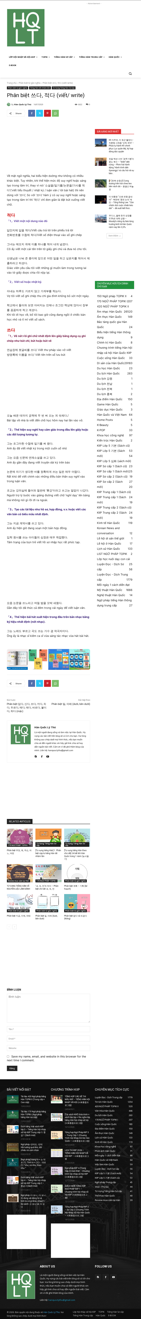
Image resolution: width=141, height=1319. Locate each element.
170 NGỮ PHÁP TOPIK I (18, 845)
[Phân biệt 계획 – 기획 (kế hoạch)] (77, 873)
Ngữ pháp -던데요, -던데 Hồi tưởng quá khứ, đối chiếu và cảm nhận (31, 1147)
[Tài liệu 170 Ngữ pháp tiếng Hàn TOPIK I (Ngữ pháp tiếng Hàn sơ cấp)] (13, 1114)
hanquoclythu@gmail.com (61, 1299)
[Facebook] (31, 113)
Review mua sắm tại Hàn (18, 881)
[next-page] (14, 927)
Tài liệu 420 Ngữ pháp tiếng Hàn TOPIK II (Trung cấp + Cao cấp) (33, 1099)
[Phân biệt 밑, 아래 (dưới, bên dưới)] (48, 903)
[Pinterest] (47, 113)
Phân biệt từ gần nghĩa (29, 82)
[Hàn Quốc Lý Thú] (9, 104)
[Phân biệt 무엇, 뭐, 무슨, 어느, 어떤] (20, 838)
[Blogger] (35, 756)
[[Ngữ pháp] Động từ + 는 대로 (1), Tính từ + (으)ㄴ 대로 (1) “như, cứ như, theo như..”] (13, 1162)
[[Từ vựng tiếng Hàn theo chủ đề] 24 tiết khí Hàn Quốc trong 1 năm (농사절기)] (77, 838)
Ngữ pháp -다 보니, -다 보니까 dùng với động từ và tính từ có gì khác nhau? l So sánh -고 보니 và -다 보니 (33, 1201)
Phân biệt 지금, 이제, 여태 (18, 916)
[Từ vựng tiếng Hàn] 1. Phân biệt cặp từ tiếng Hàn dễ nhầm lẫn (48, 853)
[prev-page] (9, 927)
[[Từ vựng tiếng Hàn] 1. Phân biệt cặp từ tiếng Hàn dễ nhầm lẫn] (48, 838)
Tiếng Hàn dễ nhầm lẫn (40, 88)
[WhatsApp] (55, 113)
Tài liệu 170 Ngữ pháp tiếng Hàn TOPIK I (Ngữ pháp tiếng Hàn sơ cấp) (33, 1114)
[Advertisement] (94, 29)
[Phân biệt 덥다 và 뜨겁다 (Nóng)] (77, 903)
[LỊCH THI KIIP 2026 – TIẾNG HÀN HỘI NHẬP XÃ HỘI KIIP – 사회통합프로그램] (57, 1153)
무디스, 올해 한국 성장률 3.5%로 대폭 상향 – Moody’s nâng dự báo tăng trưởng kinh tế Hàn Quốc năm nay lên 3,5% (121, 221)
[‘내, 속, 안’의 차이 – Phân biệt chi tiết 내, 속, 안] (48, 873)
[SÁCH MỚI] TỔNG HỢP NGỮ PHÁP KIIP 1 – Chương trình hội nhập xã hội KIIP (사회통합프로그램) (76, 1192)
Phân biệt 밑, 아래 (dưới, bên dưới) (71, 704)
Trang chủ (12, 82)
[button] (130, 74)
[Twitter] (39, 113)
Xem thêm (113, 235)
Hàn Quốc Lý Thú (22, 104)
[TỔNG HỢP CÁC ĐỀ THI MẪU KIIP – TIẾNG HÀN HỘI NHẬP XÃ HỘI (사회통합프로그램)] (57, 1099)
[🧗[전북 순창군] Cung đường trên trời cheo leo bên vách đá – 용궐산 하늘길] (101, 183)
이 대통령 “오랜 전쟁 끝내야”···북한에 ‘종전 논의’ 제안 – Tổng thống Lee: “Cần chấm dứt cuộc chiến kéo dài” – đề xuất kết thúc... (121, 202)
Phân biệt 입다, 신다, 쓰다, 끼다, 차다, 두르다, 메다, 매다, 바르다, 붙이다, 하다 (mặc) (26, 707)
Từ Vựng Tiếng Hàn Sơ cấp (63, 88)
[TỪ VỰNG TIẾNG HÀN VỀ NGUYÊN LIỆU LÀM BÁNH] (20, 873)
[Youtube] (47, 756)
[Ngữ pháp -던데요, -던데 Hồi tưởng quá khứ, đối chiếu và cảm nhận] (13, 1147)
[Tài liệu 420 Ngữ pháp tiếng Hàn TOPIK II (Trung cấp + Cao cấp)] (13, 1099)
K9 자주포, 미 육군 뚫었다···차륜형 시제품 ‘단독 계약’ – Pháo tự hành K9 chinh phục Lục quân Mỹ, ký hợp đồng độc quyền (121, 146)
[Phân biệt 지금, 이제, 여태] (20, 903)
